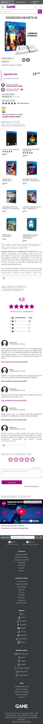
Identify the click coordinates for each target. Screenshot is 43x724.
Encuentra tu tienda (21, 557)
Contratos (21, 697)
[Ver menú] (3, 7)
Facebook (23, 625)
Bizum (23, 657)
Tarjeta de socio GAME (21, 560)
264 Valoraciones (23, 103)
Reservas (21, 589)
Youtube (23, 628)
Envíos (21, 592)
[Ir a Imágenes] (24, 60)
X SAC (23, 617)
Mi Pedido (21, 595)
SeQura (23, 664)
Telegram (23, 635)
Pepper (22, 661)
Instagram (22, 621)
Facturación (21, 600)
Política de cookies (21, 694)
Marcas (21, 571)
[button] (40, 12)
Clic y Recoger (21, 587)
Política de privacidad (21, 692)
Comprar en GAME (21, 584)
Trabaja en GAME (21, 554)
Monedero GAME (23, 668)
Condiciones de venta (22, 686)
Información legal (21, 689)
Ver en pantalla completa (33, 502)
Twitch (22, 642)
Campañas (21, 568)
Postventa (21, 598)
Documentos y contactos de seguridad (14, 528)
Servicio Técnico (21, 603)
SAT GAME (21, 565)
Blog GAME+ (22, 639)
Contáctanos (21, 581)
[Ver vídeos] (28, 60)
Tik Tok (23, 632)
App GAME (21, 563)
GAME (10, 6)
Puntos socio (23, 671)
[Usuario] (36, 7)
